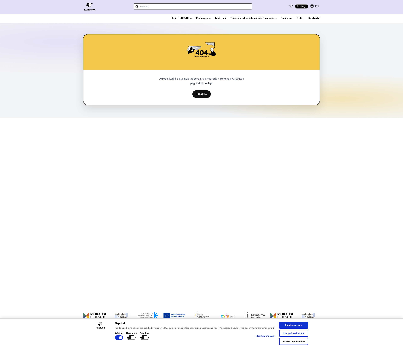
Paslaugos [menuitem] (202, 18)
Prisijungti (301, 6)
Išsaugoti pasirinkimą (293, 333)
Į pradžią (201, 94)
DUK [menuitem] (299, 18)
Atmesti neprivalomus (293, 341)
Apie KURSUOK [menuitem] (181, 18)
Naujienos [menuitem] (286, 18)
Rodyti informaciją (265, 336)
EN (317, 6)
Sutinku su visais (293, 325)
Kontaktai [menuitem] (314, 18)
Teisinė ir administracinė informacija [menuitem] (252, 18)
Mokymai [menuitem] (220, 18)
